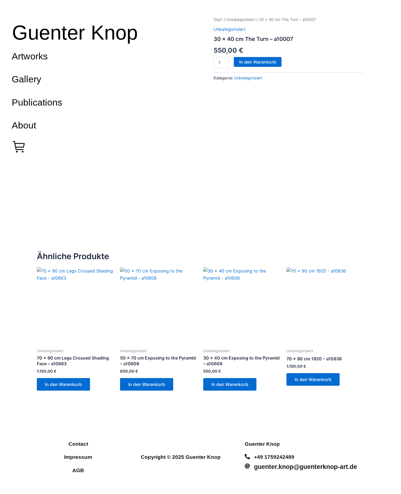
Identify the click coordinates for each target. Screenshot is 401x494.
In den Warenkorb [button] (63, 384)
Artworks (30, 56)
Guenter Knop (75, 32)
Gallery (26, 79)
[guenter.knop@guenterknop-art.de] (247, 466)
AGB (78, 470)
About (24, 125)
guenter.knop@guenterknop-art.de (305, 466)
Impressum (78, 457)
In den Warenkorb (257, 62)
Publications (37, 102)
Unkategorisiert (240, 19)
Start (218, 19)
